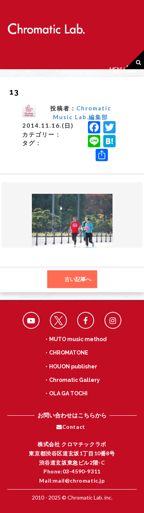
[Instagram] (112, 320)
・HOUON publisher (70, 366)
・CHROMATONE (66, 353)
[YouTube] (31, 320)
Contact (73, 426)
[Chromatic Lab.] (46, 26)
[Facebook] (94, 128)
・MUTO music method (75, 339)
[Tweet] (58, 320)
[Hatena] (109, 142)
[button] (117, 69)
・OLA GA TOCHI (66, 393)
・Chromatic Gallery (72, 380)
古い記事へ (78, 279)
